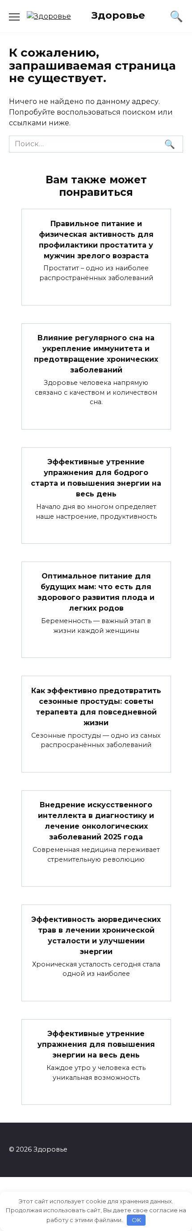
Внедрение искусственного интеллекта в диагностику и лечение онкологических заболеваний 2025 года (96, 821)
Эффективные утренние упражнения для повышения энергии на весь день (96, 1044)
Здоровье (118, 15)
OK (136, 1219)
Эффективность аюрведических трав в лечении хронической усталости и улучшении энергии (96, 935)
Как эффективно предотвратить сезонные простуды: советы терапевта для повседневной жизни (96, 706)
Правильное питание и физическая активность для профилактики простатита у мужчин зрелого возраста (96, 239)
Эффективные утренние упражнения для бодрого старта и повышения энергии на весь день (96, 478)
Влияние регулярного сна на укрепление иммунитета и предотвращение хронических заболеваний (96, 354)
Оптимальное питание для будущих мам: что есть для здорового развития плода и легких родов (96, 592)
